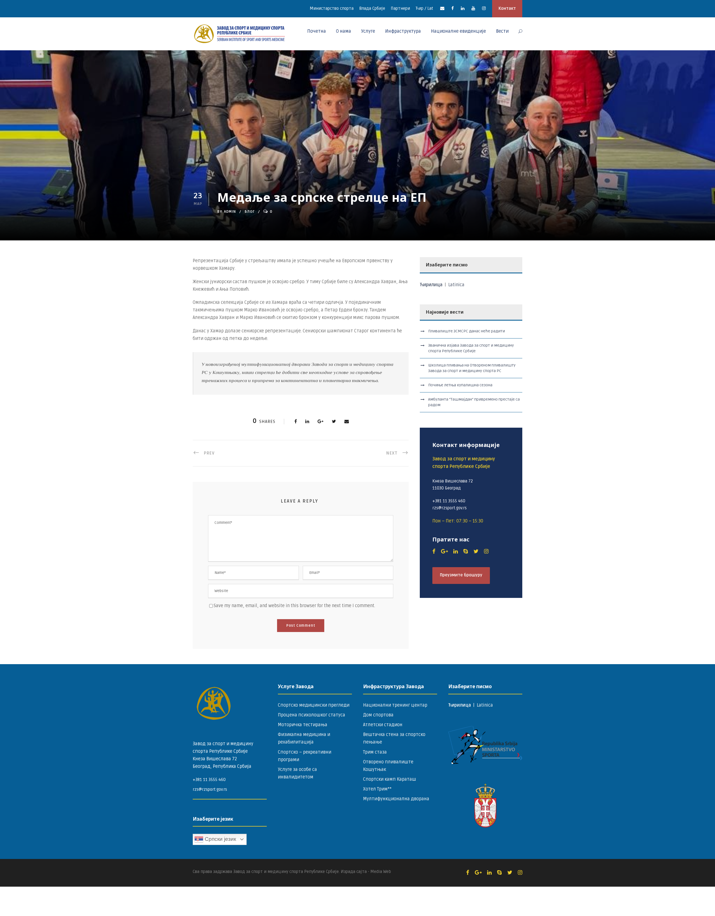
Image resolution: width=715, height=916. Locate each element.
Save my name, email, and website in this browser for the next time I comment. (294, 606)
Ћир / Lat (424, 8)
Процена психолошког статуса (311, 715)
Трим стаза (375, 752)
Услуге (368, 31)
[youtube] (473, 8)
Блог (250, 211)
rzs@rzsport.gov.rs (210, 789)
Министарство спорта (332, 8)
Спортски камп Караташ (389, 779)
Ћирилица (432, 285)
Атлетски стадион (382, 725)
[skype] (465, 551)
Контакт (507, 8)
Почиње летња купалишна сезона (460, 385)
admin (230, 211)
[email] (442, 8)
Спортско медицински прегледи (313, 705)
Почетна (316, 31)
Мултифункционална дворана (396, 799)
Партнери (400, 8)
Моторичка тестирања (302, 725)
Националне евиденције (458, 31)
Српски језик (219, 839)
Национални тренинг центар (395, 705)
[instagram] (484, 8)
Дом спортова (378, 715)
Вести (502, 31)
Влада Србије (372, 8)
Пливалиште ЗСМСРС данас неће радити (466, 331)
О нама (343, 31)
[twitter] (475, 551)
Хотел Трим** (377, 789)
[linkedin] (462, 8)
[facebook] (452, 8)
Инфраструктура (403, 31)
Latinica (456, 285)
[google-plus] (444, 551)
